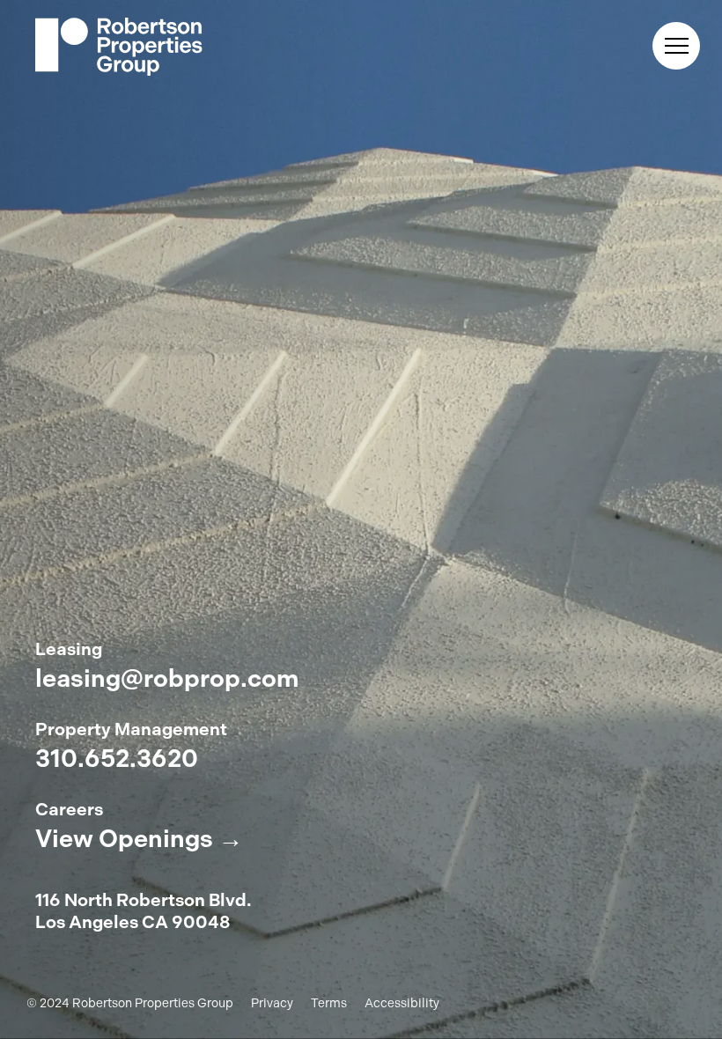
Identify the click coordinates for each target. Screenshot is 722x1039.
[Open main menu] (676, 46)
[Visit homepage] (119, 48)
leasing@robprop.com (166, 679)
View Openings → (139, 839)
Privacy (272, 1003)
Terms (329, 1003)
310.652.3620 (116, 759)
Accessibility (402, 1003)
